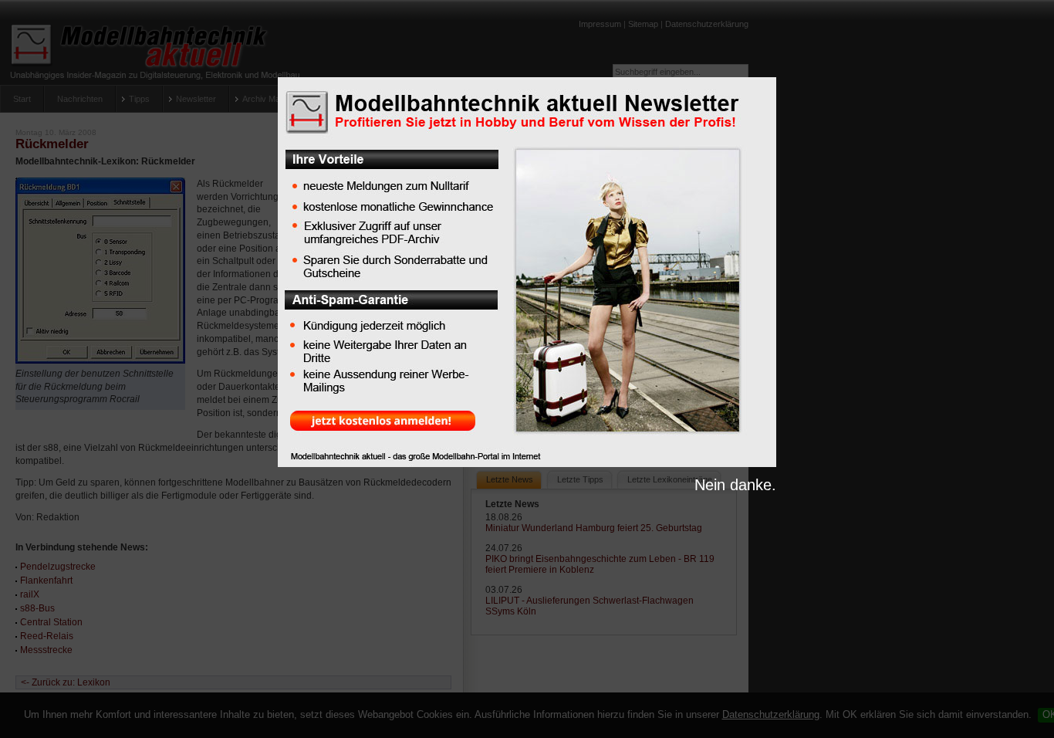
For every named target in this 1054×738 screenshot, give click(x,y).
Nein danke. (735, 484)
